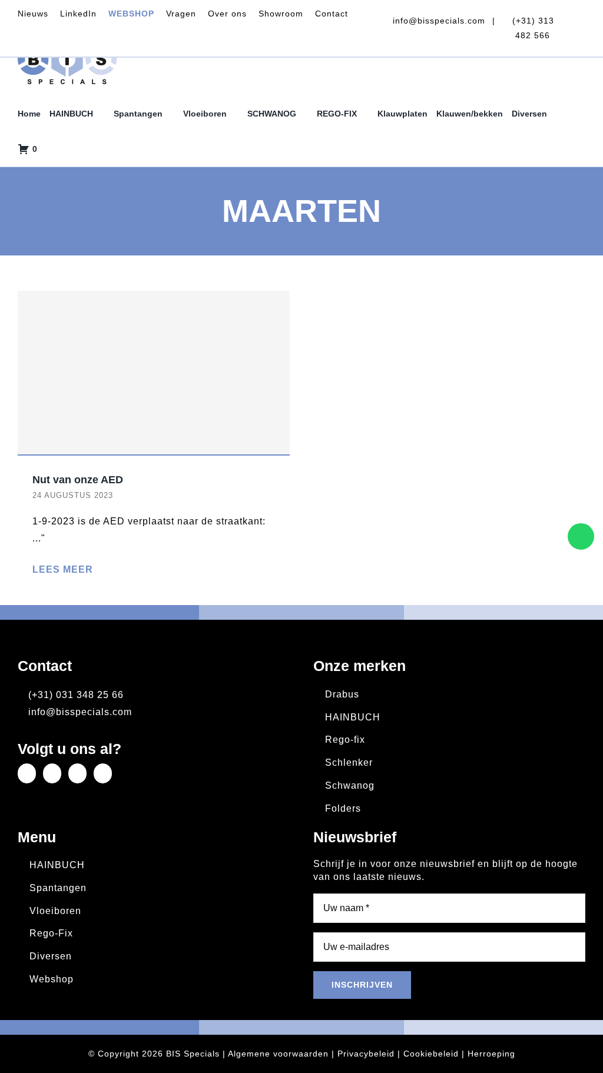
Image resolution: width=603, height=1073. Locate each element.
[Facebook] (52, 773)
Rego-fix (345, 740)
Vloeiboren (55, 911)
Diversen (50, 956)
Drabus (342, 694)
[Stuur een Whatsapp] (581, 536)
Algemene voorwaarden (278, 1053)
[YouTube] (103, 773)
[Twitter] (77, 773)
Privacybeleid (366, 1053)
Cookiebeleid (431, 1053)
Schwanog (350, 785)
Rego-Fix (51, 933)
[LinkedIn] (27, 773)
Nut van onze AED (77, 480)
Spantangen (58, 888)
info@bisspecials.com (437, 20)
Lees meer (62, 569)
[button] (49, 149)
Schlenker (349, 763)
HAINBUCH (352, 717)
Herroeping (491, 1053)
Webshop (51, 979)
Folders (343, 808)
